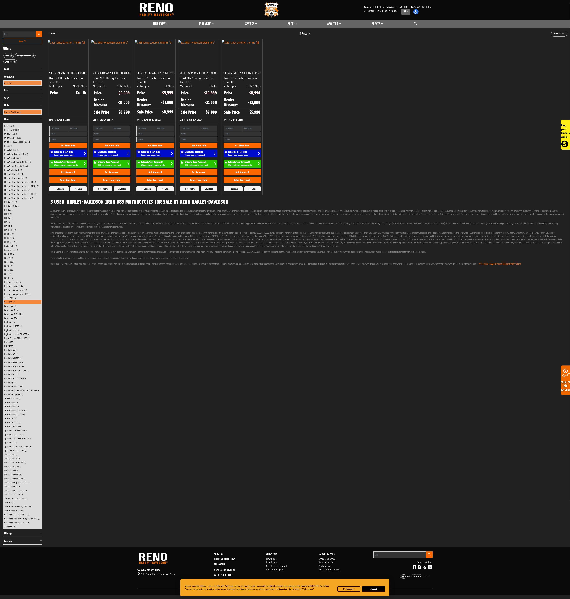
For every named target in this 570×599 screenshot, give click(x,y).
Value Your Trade (68, 180)
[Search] (39, 34)
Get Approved (68, 172)
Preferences (348, 589)
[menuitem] (22, 83)
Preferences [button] (308, 589)
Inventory (271, 553)
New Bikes (271, 558)
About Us (219, 553)
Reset (21, 41)
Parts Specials (326, 566)
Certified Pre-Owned (276, 566)
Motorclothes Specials (330, 569)
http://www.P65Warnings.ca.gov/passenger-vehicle (500, 263)
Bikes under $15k (274, 569)
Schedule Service (327, 558)
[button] (416, 12)
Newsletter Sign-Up (224, 569)
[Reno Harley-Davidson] (157, 9)
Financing (219, 564)
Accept (373, 589)
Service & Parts (327, 553)
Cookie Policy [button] (245, 589)
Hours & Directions (224, 559)
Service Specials (326, 562)
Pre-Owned (271, 562)
